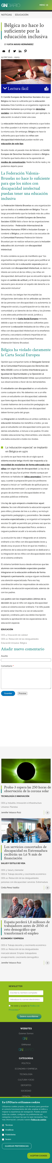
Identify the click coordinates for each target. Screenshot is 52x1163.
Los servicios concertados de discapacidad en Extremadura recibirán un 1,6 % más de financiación (25, 852)
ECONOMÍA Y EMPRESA (12, 938)
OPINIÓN (26, 1096)
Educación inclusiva (10, 643)
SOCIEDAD (26, 1091)
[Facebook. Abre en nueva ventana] (9, 51)
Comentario (6, 666)
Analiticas (9, 1130)
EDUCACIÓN (21, 14)
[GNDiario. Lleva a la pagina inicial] (10, 5)
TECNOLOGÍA (26, 1074)
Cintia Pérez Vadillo (10, 887)
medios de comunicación (13, 162)
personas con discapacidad (13, 882)
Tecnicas (9, 1125)
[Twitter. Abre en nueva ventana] (14, 51)
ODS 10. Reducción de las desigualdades (20, 639)
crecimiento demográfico (27, 957)
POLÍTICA (26, 1063)
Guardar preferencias (17, 1146)
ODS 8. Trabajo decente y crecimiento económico (23, 874)
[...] (26, 1039)
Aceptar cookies (38, 1156)
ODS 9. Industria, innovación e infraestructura (21, 803)
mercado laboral (8, 953)
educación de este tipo (12, 143)
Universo (5, 807)
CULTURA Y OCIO (26, 1080)
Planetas (14, 807)
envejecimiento (8, 957)
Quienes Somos (26, 1033)
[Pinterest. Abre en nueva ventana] (25, 51)
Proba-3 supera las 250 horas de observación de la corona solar (27, 789)
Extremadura (42, 882)
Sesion (8, 1139)
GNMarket (26, 1044)
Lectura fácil (17, 88)
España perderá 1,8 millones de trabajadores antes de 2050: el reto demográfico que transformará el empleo (27, 927)
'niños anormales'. (32, 477)
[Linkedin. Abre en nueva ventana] (20, 51)
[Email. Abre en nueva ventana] (3, 51)
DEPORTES (26, 1085)
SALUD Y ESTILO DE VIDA (13, 863)
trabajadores (31, 953)
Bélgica (23, 643)
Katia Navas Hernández (20, 44)
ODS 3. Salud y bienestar (12, 870)
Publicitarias (10, 1134)
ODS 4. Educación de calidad (14, 635)
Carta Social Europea (28, 319)
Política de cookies (38, 1120)
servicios (31, 882)
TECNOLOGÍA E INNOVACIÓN (15, 796)
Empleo (20, 953)
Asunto (4, 656)
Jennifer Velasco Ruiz (11, 812)
